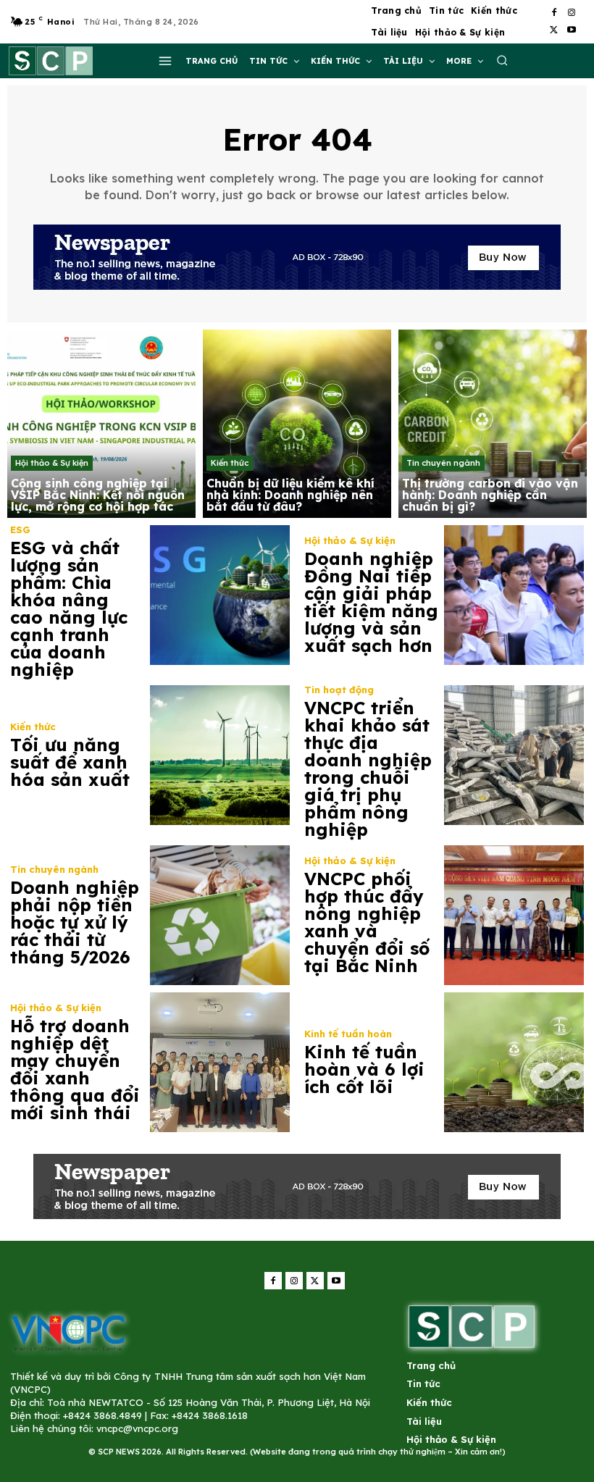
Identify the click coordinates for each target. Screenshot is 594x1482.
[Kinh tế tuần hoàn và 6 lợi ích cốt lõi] (514, 1062)
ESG (20, 530)
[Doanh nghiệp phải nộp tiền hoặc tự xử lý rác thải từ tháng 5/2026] (220, 915)
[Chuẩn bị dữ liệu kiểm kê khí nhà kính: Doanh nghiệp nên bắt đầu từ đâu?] (297, 424)
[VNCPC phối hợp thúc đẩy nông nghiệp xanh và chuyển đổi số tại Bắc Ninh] (514, 915)
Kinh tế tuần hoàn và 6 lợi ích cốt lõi (364, 1069)
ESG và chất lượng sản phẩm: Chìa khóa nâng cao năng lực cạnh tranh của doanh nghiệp (68, 608)
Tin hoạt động (339, 690)
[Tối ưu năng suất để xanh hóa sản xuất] (220, 755)
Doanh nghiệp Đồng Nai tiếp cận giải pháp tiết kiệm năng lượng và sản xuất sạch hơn (371, 602)
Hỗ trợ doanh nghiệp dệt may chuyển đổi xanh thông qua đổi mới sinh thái (75, 1069)
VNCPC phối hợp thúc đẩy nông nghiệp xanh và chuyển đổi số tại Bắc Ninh (367, 922)
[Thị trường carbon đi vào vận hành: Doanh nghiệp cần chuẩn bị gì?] (492, 424)
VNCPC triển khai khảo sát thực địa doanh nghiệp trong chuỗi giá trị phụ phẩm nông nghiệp (368, 768)
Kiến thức (229, 463)
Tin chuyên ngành (443, 463)
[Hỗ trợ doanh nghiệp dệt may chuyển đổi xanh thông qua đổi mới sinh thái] (220, 1062)
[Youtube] (571, 30)
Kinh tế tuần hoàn (348, 1034)
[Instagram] (571, 13)
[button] (502, 60)
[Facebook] (554, 13)
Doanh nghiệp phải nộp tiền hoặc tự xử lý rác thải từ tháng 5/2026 (74, 922)
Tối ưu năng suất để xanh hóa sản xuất (70, 762)
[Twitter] (554, 30)
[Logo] (68, 1331)
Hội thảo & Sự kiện (51, 463)
